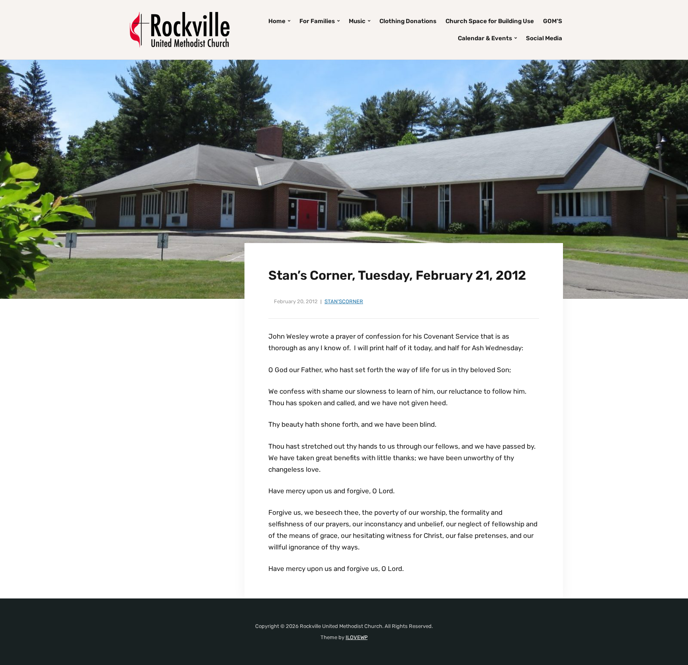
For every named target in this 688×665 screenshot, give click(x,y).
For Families (317, 21)
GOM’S (552, 21)
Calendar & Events (485, 38)
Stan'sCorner (343, 301)
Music (357, 21)
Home (276, 21)
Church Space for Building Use (490, 21)
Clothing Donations (407, 21)
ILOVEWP (356, 637)
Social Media (544, 38)
